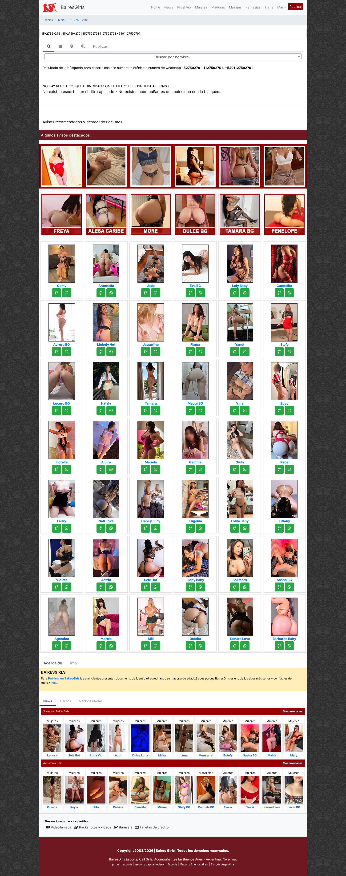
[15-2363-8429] (101, 292)
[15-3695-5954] (145, 645)
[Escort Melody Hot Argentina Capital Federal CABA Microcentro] (106, 321)
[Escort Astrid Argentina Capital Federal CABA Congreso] (106, 556)
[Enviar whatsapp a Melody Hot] (111, 351)
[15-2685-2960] (56, 410)
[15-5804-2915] (101, 351)
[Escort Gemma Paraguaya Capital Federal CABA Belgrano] (195, 438)
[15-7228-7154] (279, 410)
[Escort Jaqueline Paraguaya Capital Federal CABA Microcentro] (150, 321)
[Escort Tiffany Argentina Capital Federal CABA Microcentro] (284, 497)
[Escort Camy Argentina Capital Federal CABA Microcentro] (61, 262)
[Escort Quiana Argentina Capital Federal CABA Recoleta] (52, 789)
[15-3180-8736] (145, 410)
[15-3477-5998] (279, 292)
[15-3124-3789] (56, 528)
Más (280, 7)
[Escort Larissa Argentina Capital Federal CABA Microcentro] (52, 737)
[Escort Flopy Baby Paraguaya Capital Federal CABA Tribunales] (195, 556)
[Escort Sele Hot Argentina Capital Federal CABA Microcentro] (150, 556)
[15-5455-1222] (190, 645)
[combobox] (173, 56)
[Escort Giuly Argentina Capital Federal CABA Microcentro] (240, 438)
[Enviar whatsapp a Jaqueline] (155, 351)
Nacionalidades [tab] (91, 701)
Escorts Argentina (222, 864)
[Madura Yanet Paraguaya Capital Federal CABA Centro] (240, 321)
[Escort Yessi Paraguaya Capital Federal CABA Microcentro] (249, 789)
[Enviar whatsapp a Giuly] (244, 469)
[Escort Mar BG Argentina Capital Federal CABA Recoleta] (195, 165)
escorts (127, 864)
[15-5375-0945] (101, 645)
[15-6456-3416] (234, 645)
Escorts (172, 864)
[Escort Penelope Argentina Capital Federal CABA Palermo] (284, 214)
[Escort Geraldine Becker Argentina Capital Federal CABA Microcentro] (239, 165)
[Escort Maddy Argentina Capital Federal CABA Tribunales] (106, 165)
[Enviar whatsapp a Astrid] (111, 587)
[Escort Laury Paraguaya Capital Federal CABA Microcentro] (61, 497)
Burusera (126, 827)
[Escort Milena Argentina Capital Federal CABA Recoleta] (162, 790)
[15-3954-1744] (56, 587)
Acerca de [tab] (52, 663)
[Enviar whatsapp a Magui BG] (200, 410)
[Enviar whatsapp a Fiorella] (66, 469)
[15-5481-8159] (279, 587)
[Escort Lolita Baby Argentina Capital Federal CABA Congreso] (240, 497)
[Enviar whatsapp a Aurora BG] (66, 351)
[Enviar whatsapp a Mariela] (155, 469)
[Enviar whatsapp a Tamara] (155, 410)
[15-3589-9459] (234, 410)
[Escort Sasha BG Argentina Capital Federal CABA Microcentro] (284, 556)
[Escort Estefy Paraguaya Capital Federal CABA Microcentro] (227, 737)
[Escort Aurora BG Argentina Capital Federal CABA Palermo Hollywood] (61, 321)
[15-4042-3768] (145, 528)
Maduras (218, 7)
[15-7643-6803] (101, 587)
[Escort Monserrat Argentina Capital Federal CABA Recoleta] (205, 737)
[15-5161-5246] (101, 410)
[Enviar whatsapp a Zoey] (289, 410)
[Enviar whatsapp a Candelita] (289, 292)
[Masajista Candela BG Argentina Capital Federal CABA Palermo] (205, 790)
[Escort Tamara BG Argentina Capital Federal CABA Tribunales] (239, 214)
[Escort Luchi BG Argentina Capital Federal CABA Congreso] (293, 789)
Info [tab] (73, 663)
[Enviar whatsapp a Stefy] (289, 351)
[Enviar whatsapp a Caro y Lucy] (155, 528)
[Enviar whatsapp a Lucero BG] (66, 410)
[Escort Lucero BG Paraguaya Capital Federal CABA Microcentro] (61, 380)
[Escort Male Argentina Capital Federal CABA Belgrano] (284, 165)
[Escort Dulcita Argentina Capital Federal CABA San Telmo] (195, 615)
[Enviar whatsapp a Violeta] (66, 587)
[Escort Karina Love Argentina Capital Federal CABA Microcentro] (271, 789)
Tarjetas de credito (154, 827)
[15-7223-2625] (145, 292)
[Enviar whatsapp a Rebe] (289, 469)
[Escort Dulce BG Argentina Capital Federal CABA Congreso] (195, 214)
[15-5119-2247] (145, 587)
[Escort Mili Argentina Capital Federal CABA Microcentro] (150, 615)
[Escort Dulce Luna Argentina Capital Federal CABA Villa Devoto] (139, 737)
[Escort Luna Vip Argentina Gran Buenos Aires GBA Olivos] (96, 737)
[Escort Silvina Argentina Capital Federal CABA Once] (150, 214)
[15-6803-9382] (190, 528)
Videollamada (61, 827)
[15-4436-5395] (145, 351)
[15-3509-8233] (190, 410)
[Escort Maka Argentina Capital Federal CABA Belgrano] (162, 737)
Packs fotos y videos (95, 827)
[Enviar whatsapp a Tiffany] (289, 528)
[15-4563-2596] (279, 469)
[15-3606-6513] (56, 469)
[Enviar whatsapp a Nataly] (111, 410)
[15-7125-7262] (190, 351)
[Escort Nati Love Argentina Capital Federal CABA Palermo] (106, 497)
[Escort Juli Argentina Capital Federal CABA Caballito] (150, 165)
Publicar (296, 6)
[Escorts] (50, 7)
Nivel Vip (184, 7)
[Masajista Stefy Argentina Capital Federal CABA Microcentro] (284, 321)
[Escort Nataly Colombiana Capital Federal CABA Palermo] (106, 380)
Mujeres (201, 7)
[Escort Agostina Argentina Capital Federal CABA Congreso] (61, 615)
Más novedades (292, 711)
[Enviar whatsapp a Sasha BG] (289, 587)
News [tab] (47, 701)
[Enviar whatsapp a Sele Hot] (155, 587)
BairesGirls (72, 7)
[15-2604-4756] (101, 469)
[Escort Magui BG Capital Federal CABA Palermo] (195, 380)
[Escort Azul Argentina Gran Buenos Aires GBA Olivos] (118, 737)
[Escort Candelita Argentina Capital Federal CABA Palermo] (284, 262)
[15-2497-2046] (279, 528)
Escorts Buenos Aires (194, 864)
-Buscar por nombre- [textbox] (171, 57)
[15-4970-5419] (190, 587)
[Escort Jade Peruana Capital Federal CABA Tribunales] (150, 262)
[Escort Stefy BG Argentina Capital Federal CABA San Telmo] (183, 789)
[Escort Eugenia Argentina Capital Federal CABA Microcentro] (195, 497)
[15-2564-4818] (56, 292)
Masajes (235, 7)
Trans (269, 7)
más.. (54, 682)
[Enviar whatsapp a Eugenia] (200, 528)
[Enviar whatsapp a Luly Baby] (244, 292)
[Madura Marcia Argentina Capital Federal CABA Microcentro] (106, 615)
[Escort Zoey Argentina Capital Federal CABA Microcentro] (284, 380)
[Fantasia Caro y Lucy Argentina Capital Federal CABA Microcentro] (150, 497)
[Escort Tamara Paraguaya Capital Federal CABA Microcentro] (150, 380)
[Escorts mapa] (72, 46)
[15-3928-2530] (234, 292)
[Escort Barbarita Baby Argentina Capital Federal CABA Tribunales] (284, 615)
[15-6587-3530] (234, 351)
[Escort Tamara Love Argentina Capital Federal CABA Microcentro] (240, 615)
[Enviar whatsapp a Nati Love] (111, 528)
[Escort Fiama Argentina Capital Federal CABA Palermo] (195, 321)
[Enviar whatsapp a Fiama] (200, 351)
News (168, 7)
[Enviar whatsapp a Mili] (155, 645)
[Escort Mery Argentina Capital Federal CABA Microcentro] (293, 737)
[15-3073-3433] (279, 351)
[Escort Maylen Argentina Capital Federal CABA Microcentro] (61, 165)
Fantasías (253, 7)
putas (116, 864)
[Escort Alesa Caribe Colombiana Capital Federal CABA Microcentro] (106, 214)
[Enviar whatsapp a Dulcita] (200, 645)
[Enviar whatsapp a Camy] (66, 292)
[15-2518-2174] (101, 528)
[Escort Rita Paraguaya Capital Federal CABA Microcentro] (96, 789)
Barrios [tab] (65, 701)
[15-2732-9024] (56, 645)
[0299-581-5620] (56, 351)
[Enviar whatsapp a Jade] (155, 292)
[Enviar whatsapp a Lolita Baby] (244, 528)
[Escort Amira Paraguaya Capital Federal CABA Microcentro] (106, 438)
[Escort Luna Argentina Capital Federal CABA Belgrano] (183, 737)
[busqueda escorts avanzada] (83, 46)
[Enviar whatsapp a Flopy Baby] (200, 587)
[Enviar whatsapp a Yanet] (244, 351)
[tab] (48, 47)
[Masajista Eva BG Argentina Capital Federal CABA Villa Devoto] (195, 262)
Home (155, 7)
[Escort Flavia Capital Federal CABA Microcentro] (227, 789)
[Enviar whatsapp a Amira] (111, 469)
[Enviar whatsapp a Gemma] (200, 469)
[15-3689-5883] (234, 587)
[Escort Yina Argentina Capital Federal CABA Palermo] (240, 380)
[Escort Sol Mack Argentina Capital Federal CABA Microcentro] (240, 556)
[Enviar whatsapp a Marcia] (111, 645)
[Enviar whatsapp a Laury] (66, 528)
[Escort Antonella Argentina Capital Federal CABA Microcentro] (106, 262)
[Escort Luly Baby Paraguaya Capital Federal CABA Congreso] (240, 262)
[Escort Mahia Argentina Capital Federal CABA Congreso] (271, 737)
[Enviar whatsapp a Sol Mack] (244, 587)
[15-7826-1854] (234, 469)
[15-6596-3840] (190, 469)
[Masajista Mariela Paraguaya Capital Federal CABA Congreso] (150, 438)
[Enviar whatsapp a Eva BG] (200, 292)
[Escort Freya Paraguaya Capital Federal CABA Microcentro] (61, 214)
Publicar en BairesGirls (64, 678)
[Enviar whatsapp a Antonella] (111, 292)
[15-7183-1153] (190, 292)
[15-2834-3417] (145, 469)
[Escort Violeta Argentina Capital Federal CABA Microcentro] (61, 556)
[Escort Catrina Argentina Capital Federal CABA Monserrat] (118, 790)
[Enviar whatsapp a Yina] (244, 410)
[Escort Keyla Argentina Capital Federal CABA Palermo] (74, 790)
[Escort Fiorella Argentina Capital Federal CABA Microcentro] (61, 438)
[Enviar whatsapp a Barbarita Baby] (289, 645)
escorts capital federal (150, 864)
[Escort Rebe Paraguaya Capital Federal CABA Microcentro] (284, 438)
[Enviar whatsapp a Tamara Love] (244, 645)
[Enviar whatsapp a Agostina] (66, 645)
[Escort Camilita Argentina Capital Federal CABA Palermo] (139, 789)
